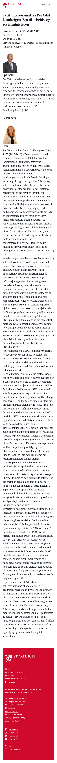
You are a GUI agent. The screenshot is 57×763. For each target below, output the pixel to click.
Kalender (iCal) (14, 749)
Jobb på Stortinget (12, 720)
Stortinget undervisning (14, 698)
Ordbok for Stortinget (14, 704)
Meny (51, 4)
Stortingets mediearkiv (14, 701)
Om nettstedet (11, 711)
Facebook (12, 729)
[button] (43, 4)
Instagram (13, 736)
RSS (10, 746)
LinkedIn (12, 739)
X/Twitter (12, 733)
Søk (43, 4)
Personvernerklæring (13, 714)
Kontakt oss (10, 682)
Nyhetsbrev (10, 708)
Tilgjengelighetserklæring (15, 717)
